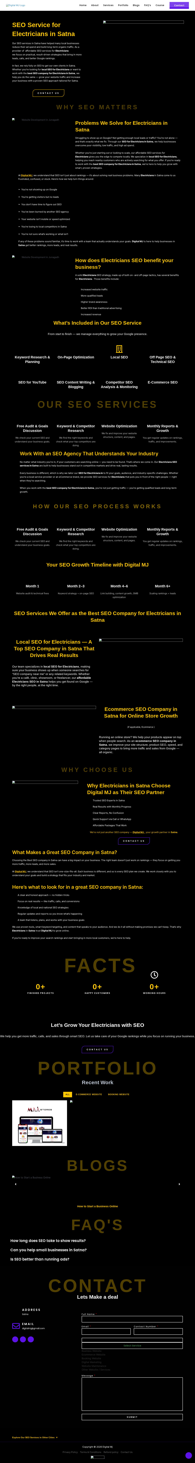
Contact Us (127, 1452)
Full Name (89, 1314)
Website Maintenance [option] (94, 1365)
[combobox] (132, 1355)
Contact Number (146, 1326)
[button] (48, 93)
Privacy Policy (70, 1452)
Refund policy (111, 1452)
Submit (132, 1417)
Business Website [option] (91, 1350)
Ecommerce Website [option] (93, 1354)
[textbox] (132, 1345)
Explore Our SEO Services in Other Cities (35, 1437)
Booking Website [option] (91, 1358)
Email (86, 1326)
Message (88, 1376)
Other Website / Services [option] (96, 1369)
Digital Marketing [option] (91, 1362)
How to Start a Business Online (97, 1206)
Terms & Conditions (90, 1452)
